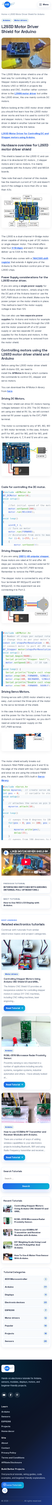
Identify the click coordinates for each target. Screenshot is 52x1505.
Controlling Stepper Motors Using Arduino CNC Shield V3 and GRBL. (22, 980)
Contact (5, 1448)
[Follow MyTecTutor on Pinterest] (17, 1395)
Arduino (6, 20)
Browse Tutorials (13, 1485)
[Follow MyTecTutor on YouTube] (4, 1395)
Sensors (5, 1416)
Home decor (7, 1431)
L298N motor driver (25, 93)
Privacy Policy (8, 1453)
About (4, 1443)
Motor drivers (20, 20)
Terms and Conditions (12, 1457)
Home (4, 14)
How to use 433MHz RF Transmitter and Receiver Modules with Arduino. (25, 1133)
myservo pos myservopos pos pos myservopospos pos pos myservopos (26, 812)
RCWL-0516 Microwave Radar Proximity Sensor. (25, 1057)
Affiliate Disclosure (11, 1462)
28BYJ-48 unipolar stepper (34, 556)
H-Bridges (17, 248)
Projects (5, 1426)
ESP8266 (6, 1421)
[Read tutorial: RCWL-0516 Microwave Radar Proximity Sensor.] (26, 1031)
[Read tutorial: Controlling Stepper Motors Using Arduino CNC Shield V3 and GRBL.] (26, 955)
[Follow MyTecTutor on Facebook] (10, 1395)
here (9, 391)
